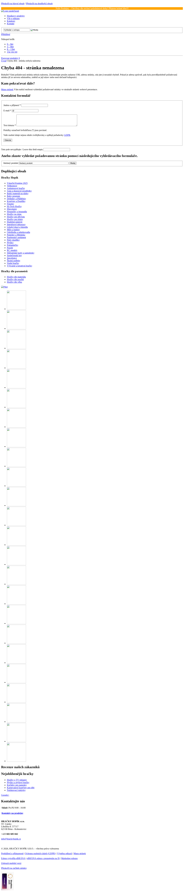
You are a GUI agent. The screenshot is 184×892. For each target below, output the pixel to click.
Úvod (3, 61)
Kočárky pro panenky (17, 785)
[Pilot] (4, 287)
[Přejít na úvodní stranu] (10, 11)
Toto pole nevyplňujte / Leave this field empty (22, 149)
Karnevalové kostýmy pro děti (20, 787)
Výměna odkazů (64, 853)
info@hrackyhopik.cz (11, 839)
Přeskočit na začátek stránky (14, 868)
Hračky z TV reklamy (17, 780)
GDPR (67, 135)
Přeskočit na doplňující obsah (39, 3)
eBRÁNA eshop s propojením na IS (43, 858)
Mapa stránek (7, 89)
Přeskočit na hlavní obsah (12, 3)
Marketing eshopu (69, 858)
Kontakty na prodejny (12, 813)
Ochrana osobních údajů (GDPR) (40, 853)
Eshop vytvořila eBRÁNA (13, 858)
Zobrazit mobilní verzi (11, 863)
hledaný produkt (10, 163)
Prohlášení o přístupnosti (12, 853)
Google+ (5, 795)
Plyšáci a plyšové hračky (18, 782)
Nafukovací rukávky (16, 790)
